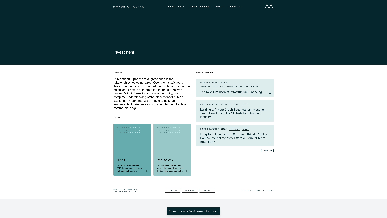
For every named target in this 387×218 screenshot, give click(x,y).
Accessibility (268, 190)
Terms (243, 190)
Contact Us (234, 6)
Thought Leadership (198, 6)
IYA (122, 191)
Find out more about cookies (199, 211)
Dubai (207, 191)
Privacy (251, 190)
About (218, 6)
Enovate (134, 191)
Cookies (258, 190)
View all (266, 150)
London (173, 191)
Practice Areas (174, 6)
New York (190, 191)
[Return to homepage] (128, 6)
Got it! (214, 211)
